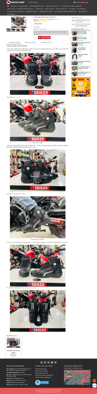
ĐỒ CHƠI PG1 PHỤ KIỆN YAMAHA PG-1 (72, 6)
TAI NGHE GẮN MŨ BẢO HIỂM (15, 11)
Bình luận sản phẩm (30, 42)
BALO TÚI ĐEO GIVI (61, 8)
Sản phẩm (46, 392)
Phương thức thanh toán (41, 373)
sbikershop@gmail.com (17, 378)
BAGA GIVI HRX (23, 6)
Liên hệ (59, 392)
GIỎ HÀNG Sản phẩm (81, 2)
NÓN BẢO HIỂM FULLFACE (37, 6)
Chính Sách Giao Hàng (41, 371)
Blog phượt (53, 392)
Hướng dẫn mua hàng (41, 369)
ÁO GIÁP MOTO (81, 8)
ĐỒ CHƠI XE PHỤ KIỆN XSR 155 (25, 8)
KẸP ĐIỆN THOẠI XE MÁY (46, 11)
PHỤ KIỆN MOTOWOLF (31, 11)
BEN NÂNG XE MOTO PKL (53, 6)
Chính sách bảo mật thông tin (43, 377)
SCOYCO (56, 19)
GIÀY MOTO (72, 8)
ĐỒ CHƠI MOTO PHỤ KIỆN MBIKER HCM (66, 11)
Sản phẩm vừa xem (46, 42)
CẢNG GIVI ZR (11, 8)
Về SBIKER (40, 392)
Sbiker (80, 368)
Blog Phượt (11, 14)
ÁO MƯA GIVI (39, 8)
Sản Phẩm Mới (82, 11)
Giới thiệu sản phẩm (14, 42)
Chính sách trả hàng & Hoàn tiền (44, 375)
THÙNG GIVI (13, 6)
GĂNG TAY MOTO (49, 8)
